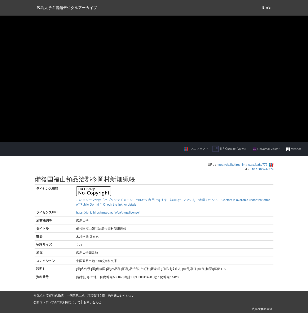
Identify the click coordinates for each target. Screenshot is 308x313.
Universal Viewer (268, 149)
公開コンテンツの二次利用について (57, 302)
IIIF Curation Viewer (232, 148)
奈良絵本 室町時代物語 (49, 295)
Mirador (295, 149)
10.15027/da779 (262, 169)
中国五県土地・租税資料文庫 (86, 295)
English (267, 7)
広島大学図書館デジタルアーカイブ (67, 7)
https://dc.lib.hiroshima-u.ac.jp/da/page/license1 (108, 212)
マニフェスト (199, 148)
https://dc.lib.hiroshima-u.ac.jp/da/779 (242, 164)
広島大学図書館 (262, 309)
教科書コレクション (121, 295)
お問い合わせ (92, 302)
